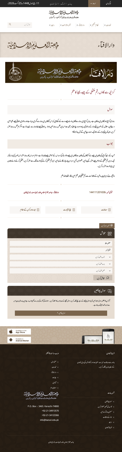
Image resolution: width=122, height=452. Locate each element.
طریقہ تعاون (108, 428)
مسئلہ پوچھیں (108, 402)
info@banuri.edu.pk (49, 420)
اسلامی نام (53, 388)
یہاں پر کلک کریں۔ (104, 367)
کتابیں (54, 383)
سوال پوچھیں (62, 313)
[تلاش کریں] (9, 24)
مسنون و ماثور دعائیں (106, 412)
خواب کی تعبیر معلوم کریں (105, 407)
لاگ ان (108, 3)
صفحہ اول (53, 362)
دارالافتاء (81, 25)
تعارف (108, 25)
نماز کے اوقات (107, 417)
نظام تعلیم (95, 25)
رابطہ (53, 25)
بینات (54, 377)
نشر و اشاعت (66, 25)
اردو (94, 3)
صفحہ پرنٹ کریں (106, 226)
